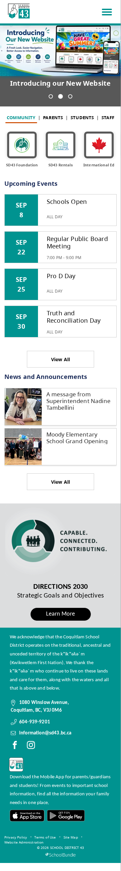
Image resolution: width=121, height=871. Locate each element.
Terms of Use (45, 837)
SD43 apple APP (27, 815)
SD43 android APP (65, 815)
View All (60, 359)
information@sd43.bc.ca (45, 733)
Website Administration (24, 842)
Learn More (60, 614)
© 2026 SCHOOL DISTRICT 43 (60, 847)
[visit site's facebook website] (15, 746)
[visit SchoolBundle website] (60, 855)
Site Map (71, 837)
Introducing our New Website (60, 83)
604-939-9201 (34, 722)
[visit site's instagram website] (31, 746)
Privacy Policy (15, 837)
